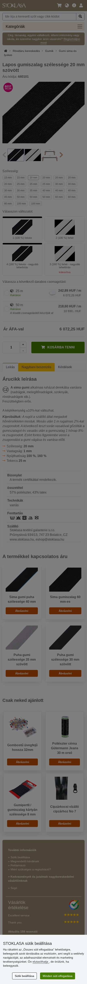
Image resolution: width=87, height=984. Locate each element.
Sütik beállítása (24, 976)
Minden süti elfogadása (57, 976)
